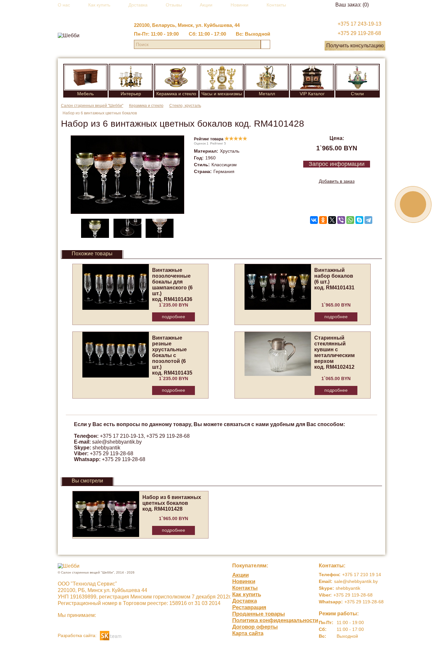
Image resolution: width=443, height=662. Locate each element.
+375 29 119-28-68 (359, 33)
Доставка (138, 4)
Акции (206, 4)
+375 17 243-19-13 (359, 24)
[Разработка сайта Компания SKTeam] (110, 635)
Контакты (276, 4)
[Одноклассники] (323, 220)
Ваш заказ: (352, 4)
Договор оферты (255, 627)
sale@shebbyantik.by (117, 442)
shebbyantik (106, 447)
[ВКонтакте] (314, 220)
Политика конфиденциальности (275, 620)
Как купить (99, 4)
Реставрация (249, 607)
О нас (64, 4)
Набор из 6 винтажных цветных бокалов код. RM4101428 (171, 503)
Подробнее (173, 316)
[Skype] (359, 220)
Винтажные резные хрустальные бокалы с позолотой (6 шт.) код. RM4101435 (172, 355)
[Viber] (341, 220)
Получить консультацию (355, 45)
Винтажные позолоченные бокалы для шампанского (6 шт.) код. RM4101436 (172, 284)
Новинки (239, 4)
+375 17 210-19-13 (122, 436)
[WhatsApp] (350, 220)
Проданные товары (258, 614)
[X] (332, 220)
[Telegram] (368, 220)
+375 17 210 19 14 (361, 574)
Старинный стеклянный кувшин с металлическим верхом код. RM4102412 (334, 352)
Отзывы (174, 4)
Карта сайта (247, 633)
